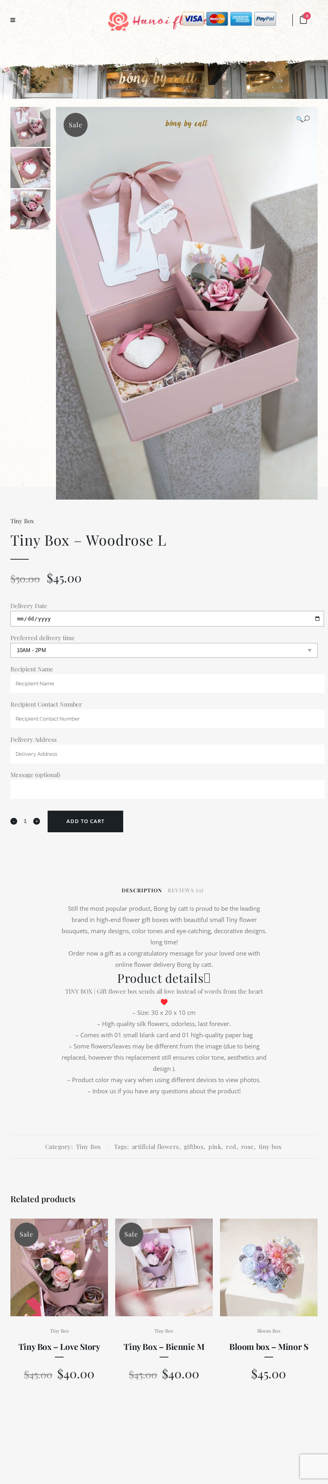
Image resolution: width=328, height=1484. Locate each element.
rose (247, 1147)
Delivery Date (28, 606)
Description (142, 890)
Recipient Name (31, 669)
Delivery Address (33, 739)
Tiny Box (22, 521)
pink (214, 1147)
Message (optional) (35, 775)
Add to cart (85, 821)
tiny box (270, 1147)
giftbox (194, 1147)
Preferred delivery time (42, 638)
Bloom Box (268, 1330)
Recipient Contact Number (46, 704)
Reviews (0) (186, 890)
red (231, 1147)
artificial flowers (155, 1147)
